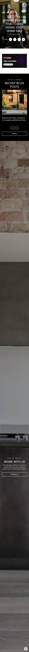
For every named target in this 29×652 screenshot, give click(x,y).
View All (14, 133)
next (17, 128)
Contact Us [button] (14, 474)
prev (12, 128)
